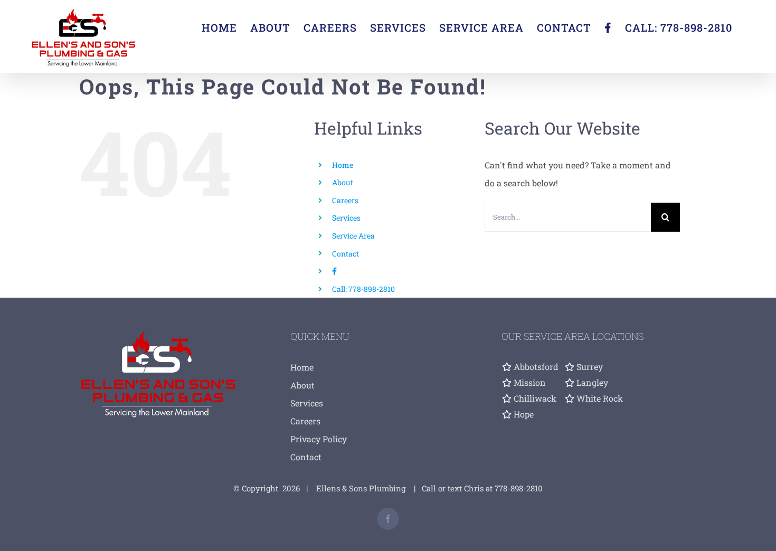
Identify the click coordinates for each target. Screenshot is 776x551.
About (342, 182)
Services (346, 218)
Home (342, 165)
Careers (345, 200)
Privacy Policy (318, 438)
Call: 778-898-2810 (363, 289)
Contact (345, 254)
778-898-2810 (519, 488)
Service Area (353, 236)
